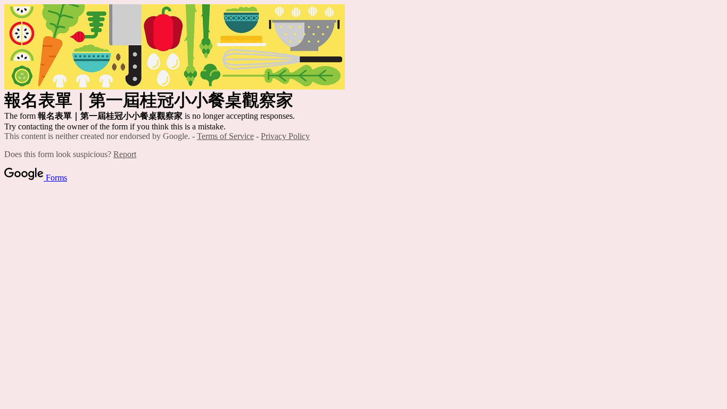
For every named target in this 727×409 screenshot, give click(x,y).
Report (124, 154)
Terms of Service (225, 136)
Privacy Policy (285, 136)
